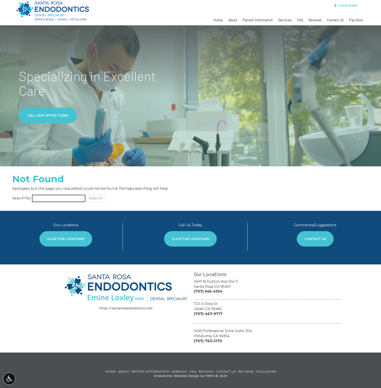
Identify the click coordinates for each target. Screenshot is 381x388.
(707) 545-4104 (208, 291)
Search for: (21, 198)
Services (285, 20)
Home (218, 20)
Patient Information (258, 20)
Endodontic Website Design (176, 376)
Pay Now (356, 20)
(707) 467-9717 (208, 314)
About (232, 20)
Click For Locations (65, 239)
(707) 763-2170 (208, 341)
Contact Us (335, 20)
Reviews (314, 20)
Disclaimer (266, 371)
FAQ (300, 20)
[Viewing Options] (9, 379)
